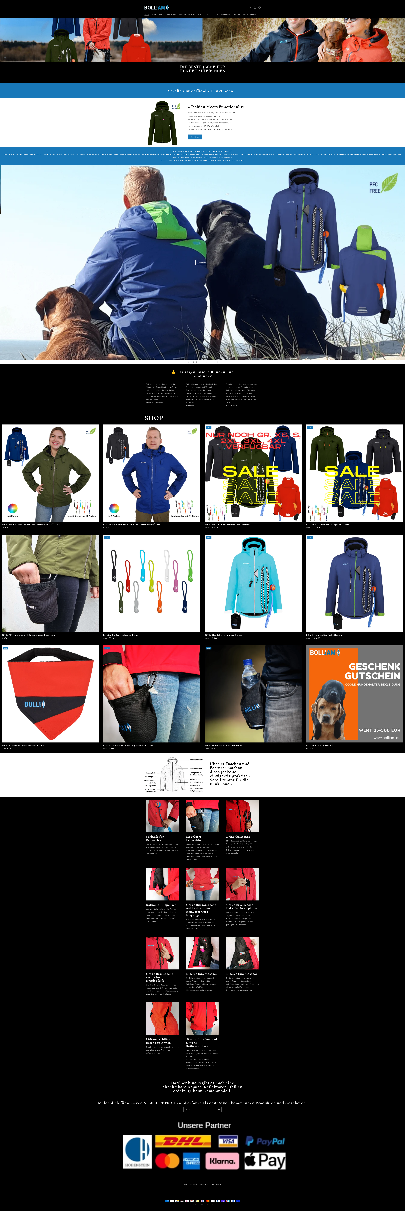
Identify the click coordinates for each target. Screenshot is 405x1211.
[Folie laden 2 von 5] (196, 362)
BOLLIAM (199, 1205)
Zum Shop (195, 137)
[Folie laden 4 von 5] (203, 362)
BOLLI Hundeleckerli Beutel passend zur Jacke (128, 745)
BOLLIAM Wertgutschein (319, 745)
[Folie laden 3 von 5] (199, 362)
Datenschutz (193, 1185)
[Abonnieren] (219, 1109)
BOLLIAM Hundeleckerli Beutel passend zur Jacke (28, 635)
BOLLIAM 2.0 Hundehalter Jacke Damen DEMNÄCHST (31, 524)
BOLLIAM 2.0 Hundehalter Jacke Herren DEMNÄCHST (132, 524)
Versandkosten (215, 1185)
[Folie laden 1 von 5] (193, 362)
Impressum (204, 1185)
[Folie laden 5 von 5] (206, 362)
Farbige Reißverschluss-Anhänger (121, 635)
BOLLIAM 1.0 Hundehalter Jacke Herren (327, 524)
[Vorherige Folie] (188, 362)
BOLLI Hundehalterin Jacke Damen (223, 635)
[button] (250, 7)
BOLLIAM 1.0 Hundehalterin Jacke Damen (227, 524)
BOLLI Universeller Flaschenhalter (223, 745)
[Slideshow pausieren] (216, 362)
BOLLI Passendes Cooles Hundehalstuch (23, 745)
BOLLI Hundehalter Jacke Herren (324, 635)
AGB (185, 1185)
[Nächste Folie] (211, 362)
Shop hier (203, 262)
